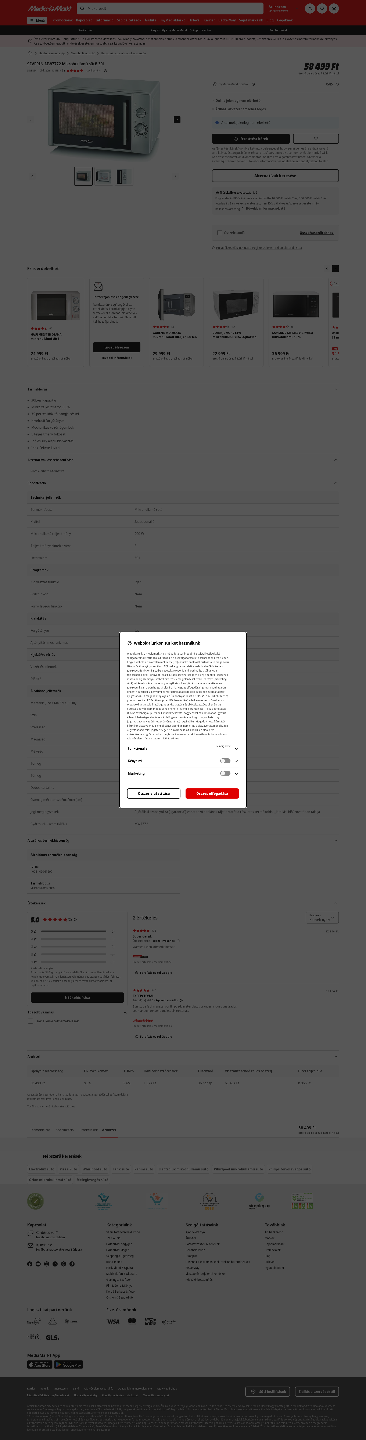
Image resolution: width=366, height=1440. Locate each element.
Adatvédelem (135, 738)
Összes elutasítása (154, 793)
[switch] (225, 760)
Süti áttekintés (170, 738)
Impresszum (152, 738)
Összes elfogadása (212, 793)
